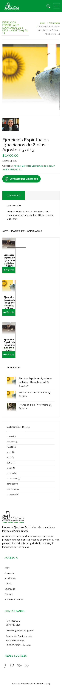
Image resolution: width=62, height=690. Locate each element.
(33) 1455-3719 (13, 620)
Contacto (9, 594)
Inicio (42, 23)
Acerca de (9, 573)
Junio (9, 463)
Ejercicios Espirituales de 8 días (37, 166)
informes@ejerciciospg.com (20, 630)
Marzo (10, 447)
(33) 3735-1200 (13, 625)
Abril (9, 452)
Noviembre (12, 489)
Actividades (54, 23)
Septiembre (12, 479)
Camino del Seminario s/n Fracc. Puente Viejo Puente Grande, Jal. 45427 (19, 640)
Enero (10, 436)
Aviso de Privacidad (14, 599)
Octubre (11, 484)
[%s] (31, 80)
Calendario (10, 589)
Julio (9, 468)
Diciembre (11, 495)
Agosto (17, 166)
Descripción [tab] (13, 195)
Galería (8, 583)
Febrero (10, 442)
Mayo (9, 458)
